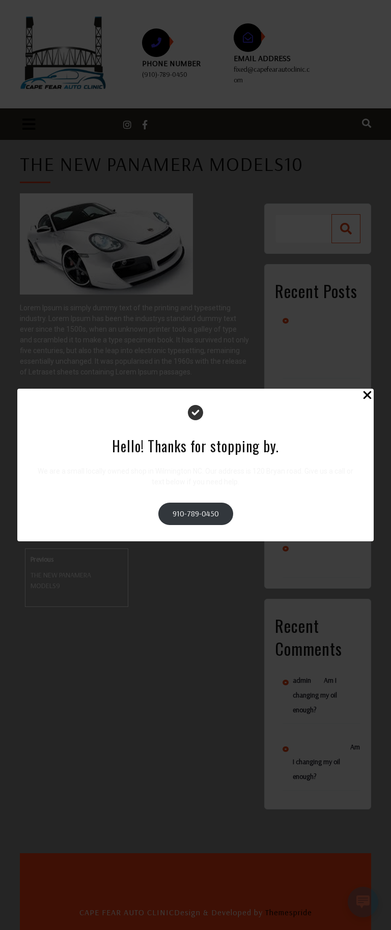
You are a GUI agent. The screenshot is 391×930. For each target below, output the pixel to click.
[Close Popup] (367, 396)
